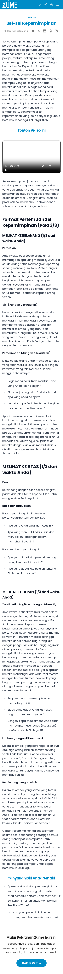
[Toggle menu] (58, 5)
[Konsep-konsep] (45, 4)
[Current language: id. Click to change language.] (51, 4)
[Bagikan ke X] (38, 31)
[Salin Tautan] (56, 31)
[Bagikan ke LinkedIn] (44, 31)
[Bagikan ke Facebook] (32, 31)
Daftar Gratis (31, 963)
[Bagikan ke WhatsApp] (50, 31)
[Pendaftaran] (39, 4)
